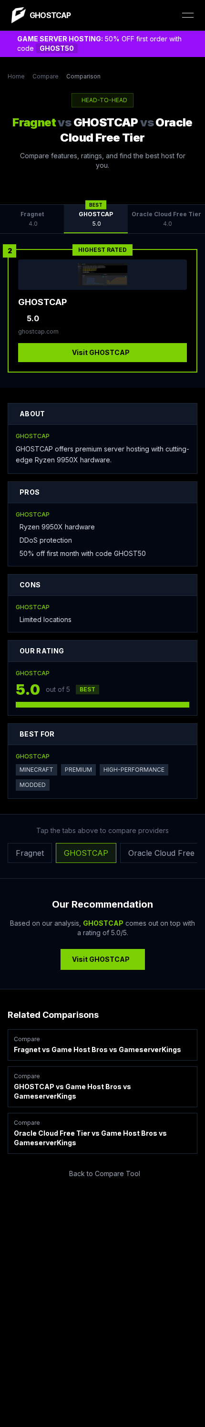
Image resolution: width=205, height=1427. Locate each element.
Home (16, 76)
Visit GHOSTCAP (101, 352)
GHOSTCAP (86, 853)
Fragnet (30, 853)
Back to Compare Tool (104, 1173)
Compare (45, 76)
